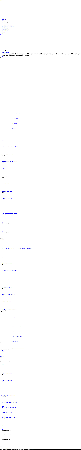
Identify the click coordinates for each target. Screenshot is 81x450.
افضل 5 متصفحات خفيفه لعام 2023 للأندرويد (6, 28)
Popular (2, 139)
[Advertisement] (40, 11)
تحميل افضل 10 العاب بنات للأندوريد (6, 168)
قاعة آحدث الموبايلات (4, 19)
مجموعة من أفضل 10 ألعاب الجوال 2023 (7, 263)
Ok (30, 449)
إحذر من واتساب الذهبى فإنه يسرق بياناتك (7, 191)
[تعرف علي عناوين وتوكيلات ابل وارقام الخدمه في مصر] (5, 197)
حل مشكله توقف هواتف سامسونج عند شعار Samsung (8, 301)
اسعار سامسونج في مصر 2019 (5, 52)
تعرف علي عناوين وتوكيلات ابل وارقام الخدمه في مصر (7, 25)
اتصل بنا (2, 33)
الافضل (2, 31)
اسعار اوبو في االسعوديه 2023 (5, 30)
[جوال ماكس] (4, 5)
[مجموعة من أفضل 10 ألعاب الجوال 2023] (5, 182)
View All (2, 57)
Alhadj (2, 222)
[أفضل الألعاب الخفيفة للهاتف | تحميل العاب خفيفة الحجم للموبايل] (5, 145)
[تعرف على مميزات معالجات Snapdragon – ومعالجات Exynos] (5, 401)
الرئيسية (2, 18)
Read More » (3, 56)
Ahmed (2, 231)
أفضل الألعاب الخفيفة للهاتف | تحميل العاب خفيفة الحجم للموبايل (10, 146)
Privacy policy (32, 449)
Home (0, 34)
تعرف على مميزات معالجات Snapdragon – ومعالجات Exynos (9, 213)
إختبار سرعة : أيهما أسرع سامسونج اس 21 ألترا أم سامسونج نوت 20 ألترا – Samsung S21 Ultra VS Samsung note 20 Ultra (17, 248)
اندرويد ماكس (3, 351)
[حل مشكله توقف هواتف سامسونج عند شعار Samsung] (5, 204)
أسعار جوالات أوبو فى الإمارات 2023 (5, 27)
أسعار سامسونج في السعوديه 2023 (5, 29)
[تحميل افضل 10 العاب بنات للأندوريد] (5, 167)
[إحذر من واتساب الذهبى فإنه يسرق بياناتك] (5, 379)
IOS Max (2, 20)
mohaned (2, 424)
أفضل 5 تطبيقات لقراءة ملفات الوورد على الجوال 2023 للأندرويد (8, 26)
